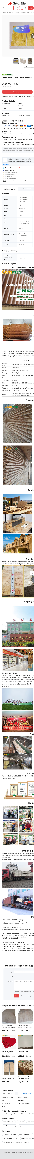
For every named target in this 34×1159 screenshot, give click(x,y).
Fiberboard (21, 1122)
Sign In (4, 181)
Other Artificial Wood (8, 1122)
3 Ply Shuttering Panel (23, 1103)
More (3, 1146)
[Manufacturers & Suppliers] (17, 3)
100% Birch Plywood (7, 1097)
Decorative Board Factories (10, 1138)
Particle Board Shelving (9, 1126)
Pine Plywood (21, 1100)
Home (3, 12)
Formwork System (22, 1097)
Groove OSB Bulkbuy (21, 1143)
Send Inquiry (17, 92)
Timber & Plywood (25, 12)
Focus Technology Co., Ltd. (22, 1152)
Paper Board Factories (25, 1134)
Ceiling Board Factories (9, 1134)
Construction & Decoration (13, 12)
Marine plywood (6, 1103)
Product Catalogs (26, 1093)
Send (16, 996)
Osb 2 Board (24, 1138)
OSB (3, 1100)
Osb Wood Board (7, 1143)
